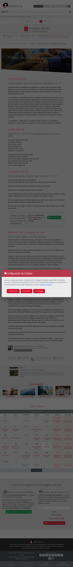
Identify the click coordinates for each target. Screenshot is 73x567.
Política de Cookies (46, 284)
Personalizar (26, 291)
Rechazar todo (13, 291)
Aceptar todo (39, 291)
